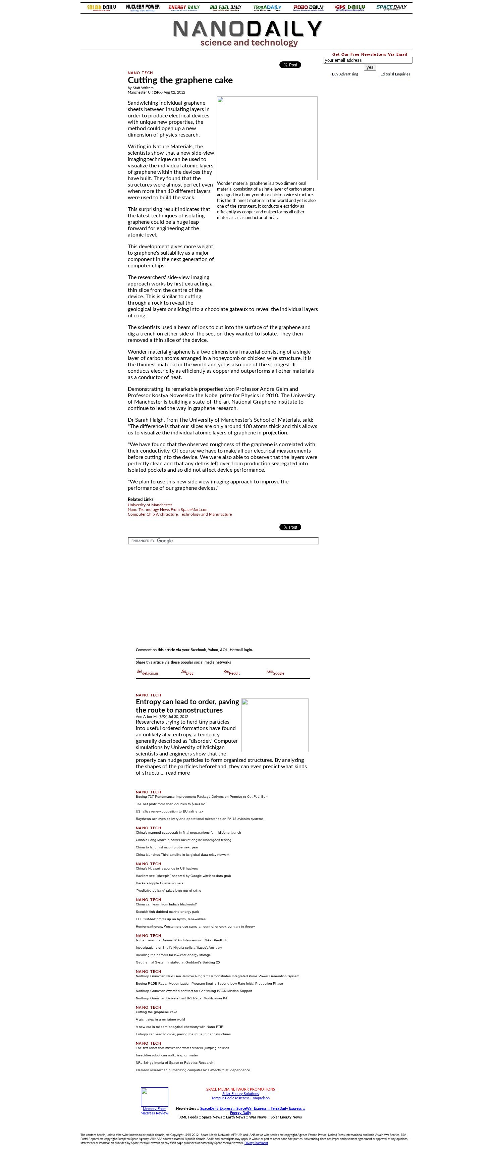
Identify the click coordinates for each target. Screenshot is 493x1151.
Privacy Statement (256, 1143)
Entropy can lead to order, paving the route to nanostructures (183, 1034)
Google (278, 673)
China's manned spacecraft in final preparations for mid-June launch (188, 832)
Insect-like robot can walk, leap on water (167, 1055)
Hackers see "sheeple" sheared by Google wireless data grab (183, 876)
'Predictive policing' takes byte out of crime (168, 890)
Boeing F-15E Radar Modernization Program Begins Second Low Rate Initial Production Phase (209, 983)
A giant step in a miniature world (160, 1019)
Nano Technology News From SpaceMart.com (168, 510)
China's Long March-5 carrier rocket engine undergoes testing (183, 840)
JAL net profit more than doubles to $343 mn (171, 804)
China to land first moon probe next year (167, 847)
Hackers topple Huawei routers (159, 883)
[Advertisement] (99, 152)
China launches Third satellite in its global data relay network (182, 854)
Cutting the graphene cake (156, 1012)
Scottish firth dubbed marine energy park (167, 911)
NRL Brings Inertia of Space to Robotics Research (174, 1062)
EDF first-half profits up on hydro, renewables (171, 919)
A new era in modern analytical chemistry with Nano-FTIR (179, 1027)
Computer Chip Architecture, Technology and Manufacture (180, 514)
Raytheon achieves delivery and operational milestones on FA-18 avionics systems (199, 819)
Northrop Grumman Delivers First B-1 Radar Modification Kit (181, 998)
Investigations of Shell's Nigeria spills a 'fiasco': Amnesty (179, 947)
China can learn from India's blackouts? (166, 904)
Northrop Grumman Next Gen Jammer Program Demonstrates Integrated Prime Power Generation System (217, 976)
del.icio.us (150, 673)
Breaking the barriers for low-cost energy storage (173, 955)
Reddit (234, 673)
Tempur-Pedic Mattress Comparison (240, 1098)
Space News (212, 1117)
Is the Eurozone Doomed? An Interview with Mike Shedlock (181, 940)
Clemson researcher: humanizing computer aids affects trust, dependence (193, 1070)
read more (178, 773)
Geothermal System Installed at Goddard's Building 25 (178, 962)
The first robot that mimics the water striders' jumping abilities (182, 1048)
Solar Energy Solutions (240, 1094)
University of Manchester (150, 505)
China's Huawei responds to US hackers (167, 868)
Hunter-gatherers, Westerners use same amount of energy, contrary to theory (195, 926)
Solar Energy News (286, 1117)
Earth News (235, 1117)
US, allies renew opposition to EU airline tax (169, 811)
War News (258, 1117)
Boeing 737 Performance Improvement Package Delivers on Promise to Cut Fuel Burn (202, 796)
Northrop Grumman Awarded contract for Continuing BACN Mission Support (194, 991)
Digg (190, 673)
